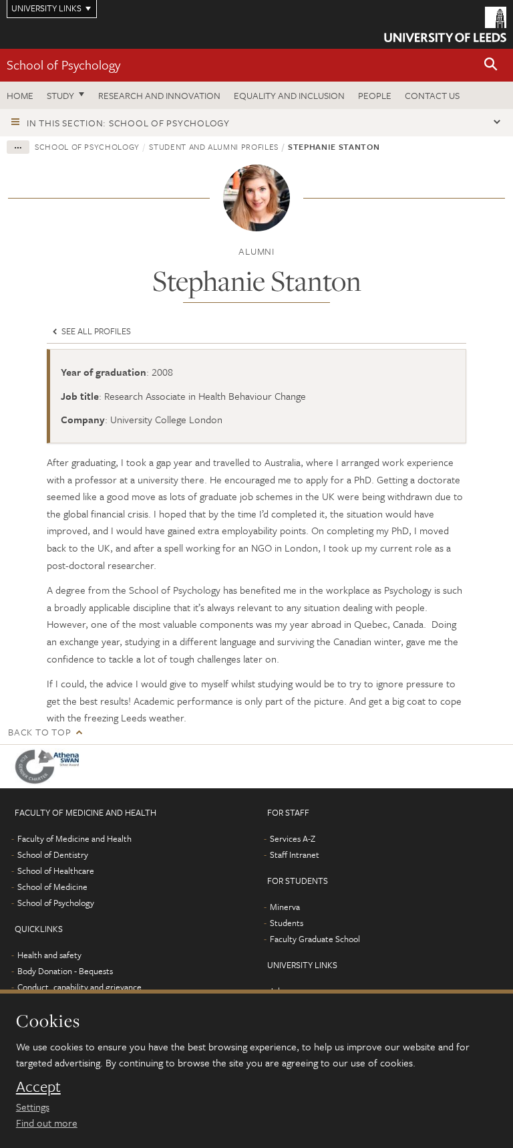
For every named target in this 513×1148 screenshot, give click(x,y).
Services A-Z (292, 838)
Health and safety (49, 954)
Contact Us (432, 95)
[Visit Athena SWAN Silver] (50, 766)
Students (286, 922)
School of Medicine (52, 886)
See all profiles (95, 331)
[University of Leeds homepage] (445, 24)
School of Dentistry (52, 854)
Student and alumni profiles (214, 146)
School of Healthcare (55, 870)
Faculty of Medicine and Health (74, 838)
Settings (32, 1106)
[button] (491, 65)
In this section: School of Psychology (128, 123)
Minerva (285, 906)
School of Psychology (63, 64)
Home (20, 95)
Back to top (39, 732)
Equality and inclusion (289, 95)
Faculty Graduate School (315, 938)
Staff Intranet (294, 854)
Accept (38, 1086)
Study (60, 95)
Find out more (46, 1122)
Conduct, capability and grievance (79, 987)
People (374, 95)
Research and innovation (159, 95)
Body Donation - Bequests (65, 971)
